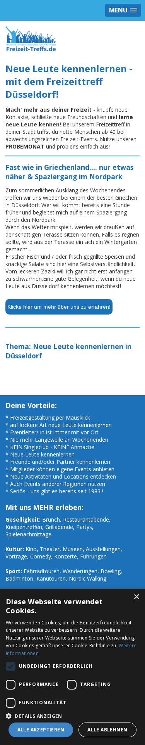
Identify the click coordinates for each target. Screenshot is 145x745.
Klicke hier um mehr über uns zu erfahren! (59, 307)
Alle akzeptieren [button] (40, 729)
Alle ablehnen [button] (107, 729)
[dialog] (72, 667)
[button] (72, 715)
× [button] (136, 597)
